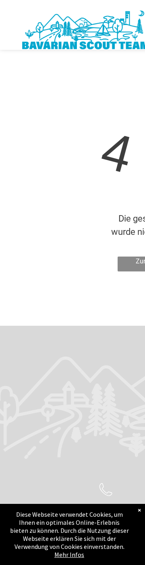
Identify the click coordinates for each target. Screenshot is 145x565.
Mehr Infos (69, 555)
